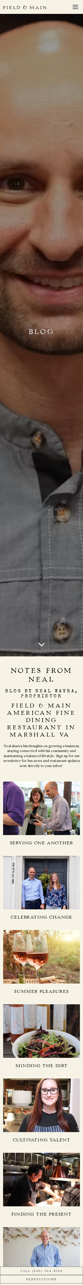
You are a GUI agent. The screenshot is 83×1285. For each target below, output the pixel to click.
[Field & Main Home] (24, 7)
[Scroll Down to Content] (42, 644)
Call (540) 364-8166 (41, 1271)
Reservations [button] (41, 1279)
